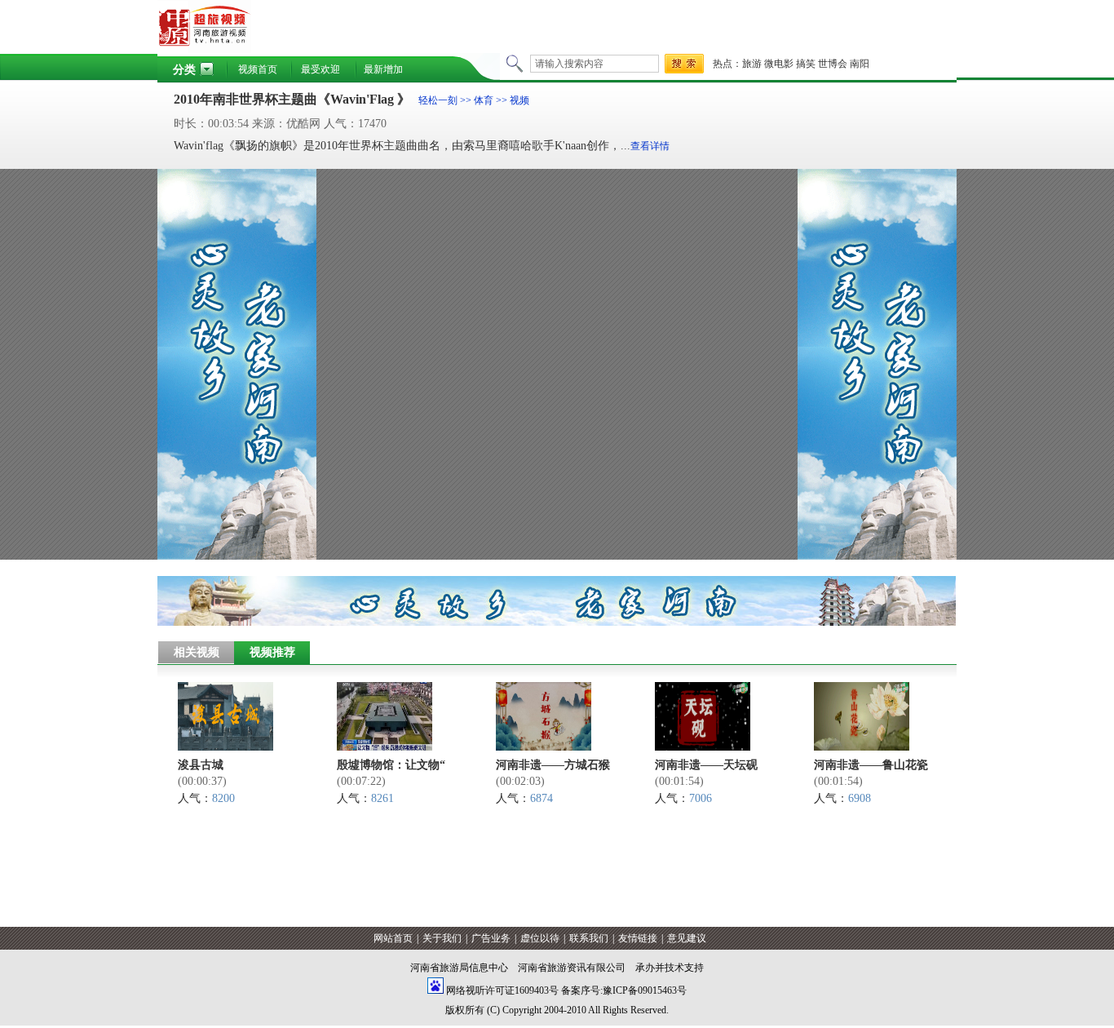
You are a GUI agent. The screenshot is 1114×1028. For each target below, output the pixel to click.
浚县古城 (200, 765)
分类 (184, 70)
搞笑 (806, 63)
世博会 (832, 63)
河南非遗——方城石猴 (553, 765)
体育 (483, 100)
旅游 (752, 63)
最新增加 (383, 69)
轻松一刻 (438, 100)
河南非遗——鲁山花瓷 (871, 765)
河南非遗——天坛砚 (706, 765)
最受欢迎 (320, 69)
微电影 (779, 63)
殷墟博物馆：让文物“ (391, 765)
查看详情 (650, 146)
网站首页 (393, 938)
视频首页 (257, 69)
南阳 (859, 63)
